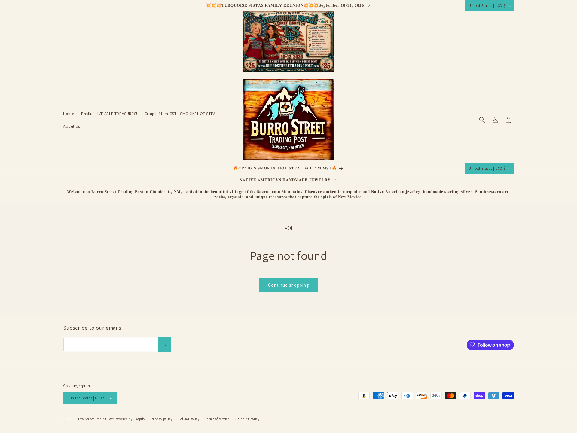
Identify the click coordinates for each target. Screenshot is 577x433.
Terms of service (217, 419)
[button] (482, 120)
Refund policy (189, 419)
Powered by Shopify (130, 419)
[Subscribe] (164, 344)
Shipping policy (247, 419)
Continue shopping (288, 285)
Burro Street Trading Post (94, 419)
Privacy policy (161, 419)
